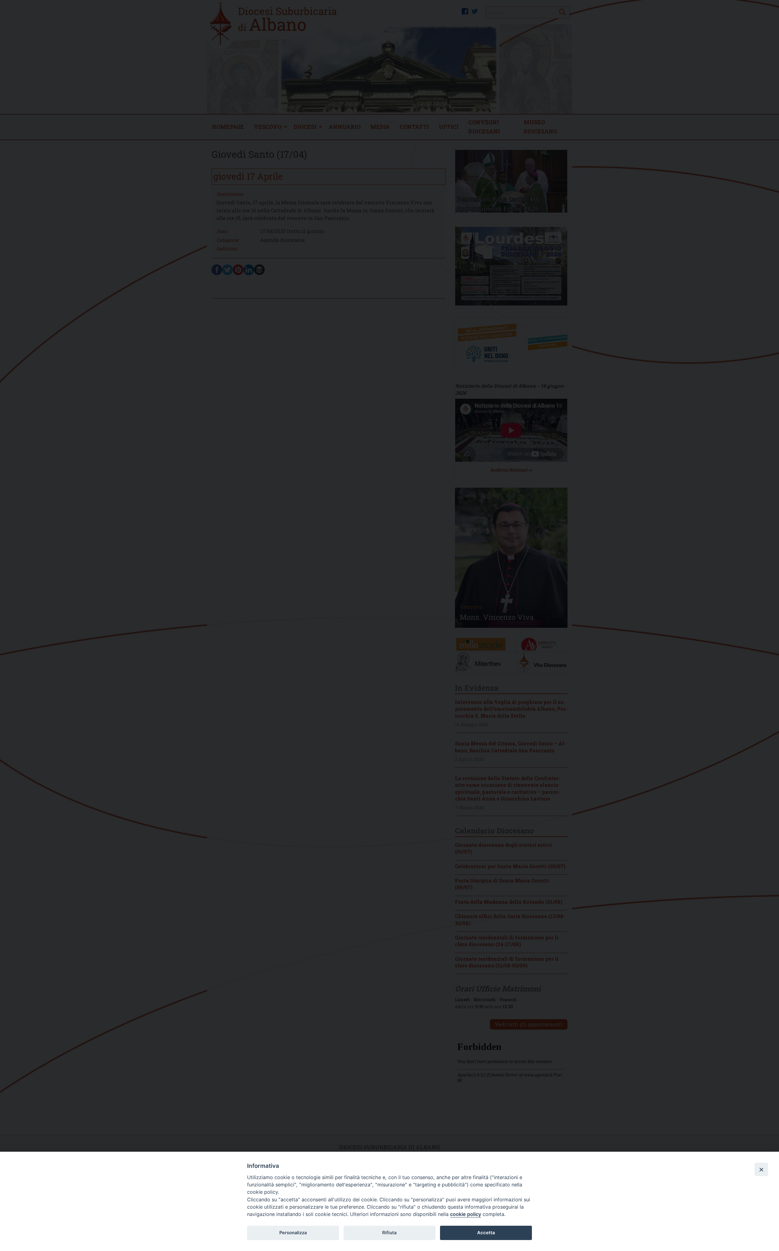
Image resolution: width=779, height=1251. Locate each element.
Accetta (486, 1232)
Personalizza (293, 1232)
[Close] (761, 1169)
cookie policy (465, 1214)
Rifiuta (389, 1232)
